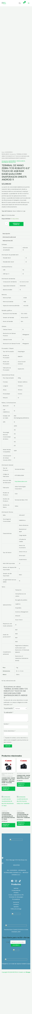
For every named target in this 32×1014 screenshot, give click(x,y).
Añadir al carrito (16, 224)
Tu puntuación (9, 708)
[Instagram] (16, 881)
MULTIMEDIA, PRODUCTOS (9, 162)
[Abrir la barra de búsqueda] (20, 3)
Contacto (16, 904)
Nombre (6, 724)
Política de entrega (16, 909)
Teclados (16, 892)
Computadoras (16, 890)
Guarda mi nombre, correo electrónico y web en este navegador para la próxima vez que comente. (16, 740)
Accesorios (13, 154)
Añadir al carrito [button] (6, 788)
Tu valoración (8, 712)
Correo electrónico (9, 731)
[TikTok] (20, 881)
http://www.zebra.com (21, 481)
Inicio (3, 152)
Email (8, 942)
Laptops (16, 888)
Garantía (16, 906)
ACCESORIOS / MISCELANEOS (16, 161)
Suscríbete (16, 945)
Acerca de (16, 902)
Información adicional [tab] (9, 237)
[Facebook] (12, 881)
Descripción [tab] (6, 233)
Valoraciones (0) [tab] (8, 240)
